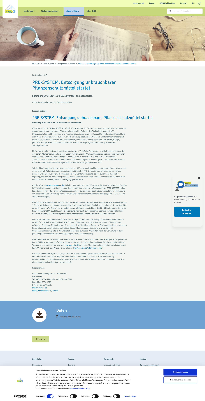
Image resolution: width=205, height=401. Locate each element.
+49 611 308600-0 (151, 365)
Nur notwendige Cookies (180, 380)
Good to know (48, 64)
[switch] (73, 396)
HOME (37, 64)
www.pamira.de (72, 245)
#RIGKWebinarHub (167, 3)
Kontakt (183, 3)
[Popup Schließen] (199, 177)
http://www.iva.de (39, 288)
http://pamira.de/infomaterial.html (87, 248)
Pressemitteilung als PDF (70, 317)
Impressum (37, 365)
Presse (72, 64)
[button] (40, 339)
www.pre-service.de (55, 185)
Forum (151, 3)
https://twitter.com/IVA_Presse (45, 291)
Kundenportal (138, 3)
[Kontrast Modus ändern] (200, 3)
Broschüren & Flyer (112, 365)
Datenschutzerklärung (80, 389)
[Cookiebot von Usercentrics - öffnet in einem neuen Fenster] (20, 396)
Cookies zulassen (180, 372)
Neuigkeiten (62, 64)
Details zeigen (130, 396)
